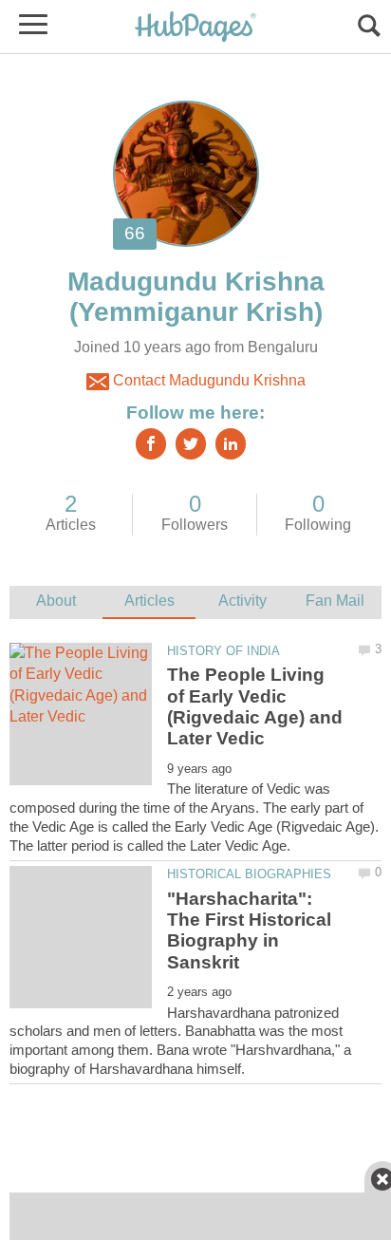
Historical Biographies (249, 874)
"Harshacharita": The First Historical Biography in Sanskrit (249, 930)
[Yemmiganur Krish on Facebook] (151, 444)
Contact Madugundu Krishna (207, 380)
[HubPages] (195, 28)
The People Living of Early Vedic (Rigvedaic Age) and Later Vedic (255, 706)
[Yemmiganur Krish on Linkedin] (230, 444)
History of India (223, 651)
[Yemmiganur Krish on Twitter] (191, 444)
